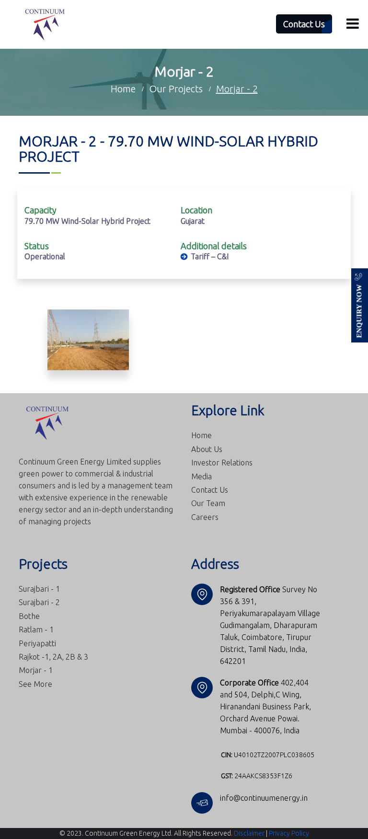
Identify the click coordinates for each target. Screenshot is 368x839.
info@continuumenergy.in (264, 798)
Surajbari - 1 (39, 589)
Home (201, 435)
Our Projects (176, 88)
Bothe (29, 616)
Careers (204, 517)
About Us (206, 449)
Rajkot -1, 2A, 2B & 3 (53, 656)
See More (35, 684)
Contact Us (209, 490)
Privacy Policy (289, 833)
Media (201, 476)
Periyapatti (37, 643)
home (123, 88)
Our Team (208, 503)
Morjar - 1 (36, 670)
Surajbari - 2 (39, 602)
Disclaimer (249, 833)
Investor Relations (222, 462)
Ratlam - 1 (36, 629)
